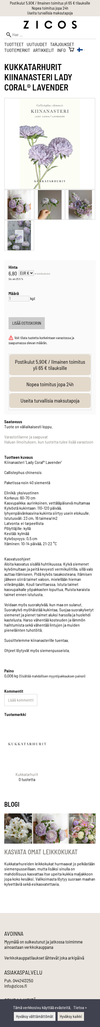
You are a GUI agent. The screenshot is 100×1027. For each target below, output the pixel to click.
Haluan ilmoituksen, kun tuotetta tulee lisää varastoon (48, 441)
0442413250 (23, 980)
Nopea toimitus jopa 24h (50, 8)
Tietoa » (80, 1007)
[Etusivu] (50, 27)
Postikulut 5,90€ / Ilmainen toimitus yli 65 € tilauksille (50, 3)
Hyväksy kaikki (71, 1016)
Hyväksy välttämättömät (34, 1016)
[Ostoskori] (71, 50)
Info (61, 50)
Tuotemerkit (17, 50)
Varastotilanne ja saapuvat (26, 436)
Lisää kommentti (21, 700)
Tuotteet (14, 44)
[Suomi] (81, 50)
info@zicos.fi (15, 985)
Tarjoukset (62, 44)
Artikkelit (43, 50)
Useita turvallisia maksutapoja (50, 13)
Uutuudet (37, 44)
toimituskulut (43, 273)
